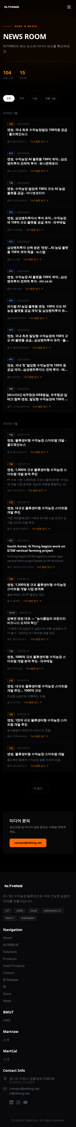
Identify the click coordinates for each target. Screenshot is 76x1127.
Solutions (10, 952)
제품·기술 (50, 98)
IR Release (10, 980)
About (7, 938)
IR (4, 987)
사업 (34, 98)
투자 (21, 98)
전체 (8, 98)
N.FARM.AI (10, 945)
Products (10, 959)
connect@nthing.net (28, 843)
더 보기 (38, 788)
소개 (6, 1040)
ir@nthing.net (19, 1093)
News (7, 1001)
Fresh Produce (14, 966)
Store (7, 994)
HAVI (6, 1020)
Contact (9, 973)
